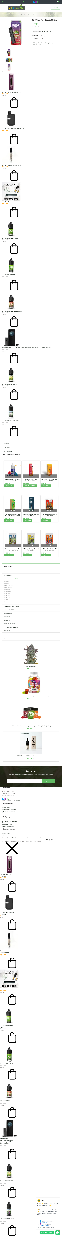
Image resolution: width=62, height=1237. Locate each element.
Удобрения (7, 616)
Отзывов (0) (7, 447)
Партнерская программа (8, 811)
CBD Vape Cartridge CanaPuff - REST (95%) (49, 515)
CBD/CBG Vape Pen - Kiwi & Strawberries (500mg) (31, 480)
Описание (6, 443)
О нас (3, 823)
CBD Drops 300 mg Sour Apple (10, 238)
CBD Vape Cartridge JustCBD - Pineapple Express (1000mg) (13, 515)
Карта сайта (5, 835)
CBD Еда (6, 583)
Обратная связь (6, 833)
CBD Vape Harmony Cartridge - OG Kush (31, 515)
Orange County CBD (46, 31)
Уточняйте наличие (30, 485)
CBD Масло (7, 589)
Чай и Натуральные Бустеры (11, 606)
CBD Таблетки (7, 595)
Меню (55, 7)
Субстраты (7, 620)
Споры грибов (7, 575)
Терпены (6, 601)
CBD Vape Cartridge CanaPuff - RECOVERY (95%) (12, 549)
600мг (36, 44)
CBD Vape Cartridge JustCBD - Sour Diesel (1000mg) (49, 480)
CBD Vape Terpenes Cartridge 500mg (11, 165)
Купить (36, 39)
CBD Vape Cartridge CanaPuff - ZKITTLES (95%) (49, 549)
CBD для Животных (9, 597)
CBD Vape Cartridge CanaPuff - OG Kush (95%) (31, 549)
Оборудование (8, 613)
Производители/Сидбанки (11, 627)
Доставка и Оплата (7, 824)
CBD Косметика (8, 587)
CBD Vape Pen (36, 43)
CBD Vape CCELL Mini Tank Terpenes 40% (13, 128)
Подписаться (48, 781)
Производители (6, 807)
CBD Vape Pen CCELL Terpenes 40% (11, 92)
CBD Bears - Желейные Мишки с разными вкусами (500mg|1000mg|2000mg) (31, 726)
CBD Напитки (7, 591)
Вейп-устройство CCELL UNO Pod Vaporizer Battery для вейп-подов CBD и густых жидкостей (26, 347)
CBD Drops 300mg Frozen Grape (10, 420)
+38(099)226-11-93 (11, 797)
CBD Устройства (8, 599)
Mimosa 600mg (45, 43)
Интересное (7, 630)
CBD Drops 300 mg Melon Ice (9, 384)
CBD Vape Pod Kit (6, 201)
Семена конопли (8, 571)
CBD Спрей (7, 593)
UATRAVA (11, 837)
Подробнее (9, 485)
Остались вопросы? (9, 451)
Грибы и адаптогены (9, 609)
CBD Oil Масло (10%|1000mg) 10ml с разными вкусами (31, 755)
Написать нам (19, 800)
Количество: (35, 35)
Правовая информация (8, 826)
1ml (40, 44)
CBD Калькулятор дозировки (9, 821)
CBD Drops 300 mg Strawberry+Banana (12, 311)
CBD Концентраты (8, 585)
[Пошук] (54, 2)
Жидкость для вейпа (9, 623)
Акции (3, 812)
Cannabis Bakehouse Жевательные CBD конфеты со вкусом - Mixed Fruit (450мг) (31, 696)
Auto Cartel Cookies (31, 666)
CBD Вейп (6, 581)
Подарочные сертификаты (9, 809)
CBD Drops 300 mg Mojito (8, 274)
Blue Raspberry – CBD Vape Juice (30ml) (12, 480)
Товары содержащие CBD (11, 578)
